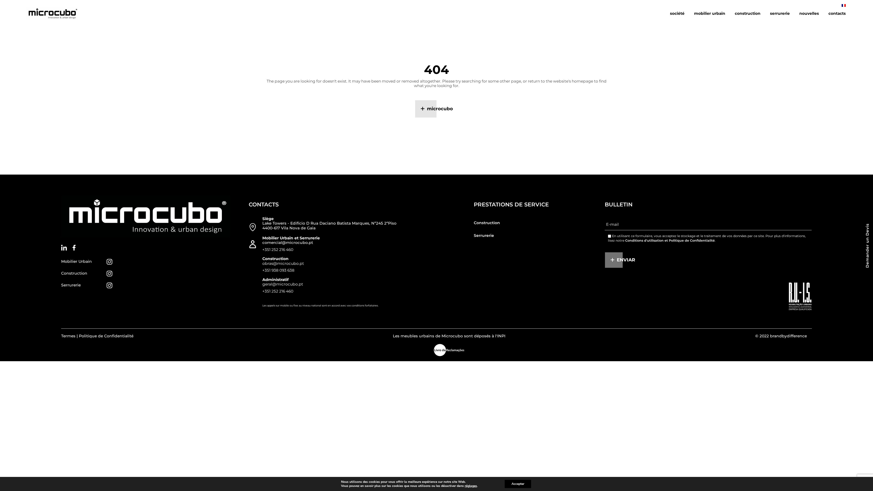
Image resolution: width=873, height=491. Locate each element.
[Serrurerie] (109, 285)
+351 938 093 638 (278, 270)
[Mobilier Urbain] (109, 262)
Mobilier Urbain (76, 261)
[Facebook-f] (74, 248)
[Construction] (109, 273)
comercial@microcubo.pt (287, 242)
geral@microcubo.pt (282, 284)
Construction (74, 273)
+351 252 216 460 (277, 249)
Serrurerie (71, 285)
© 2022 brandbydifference (781, 336)
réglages (471, 486)
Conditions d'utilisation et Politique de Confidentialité (670, 240)
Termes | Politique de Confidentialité (97, 336)
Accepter (518, 484)
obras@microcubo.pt (283, 263)
